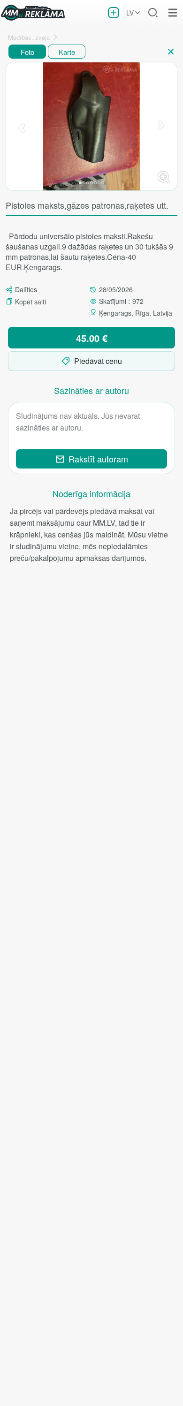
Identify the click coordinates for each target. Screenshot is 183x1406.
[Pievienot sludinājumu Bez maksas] (113, 13)
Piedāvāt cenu (98, 360)
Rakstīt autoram (98, 459)
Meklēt (153, 13)
